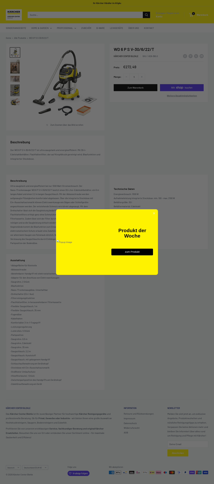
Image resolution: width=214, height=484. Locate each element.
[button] (154, 213)
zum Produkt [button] (132, 251)
